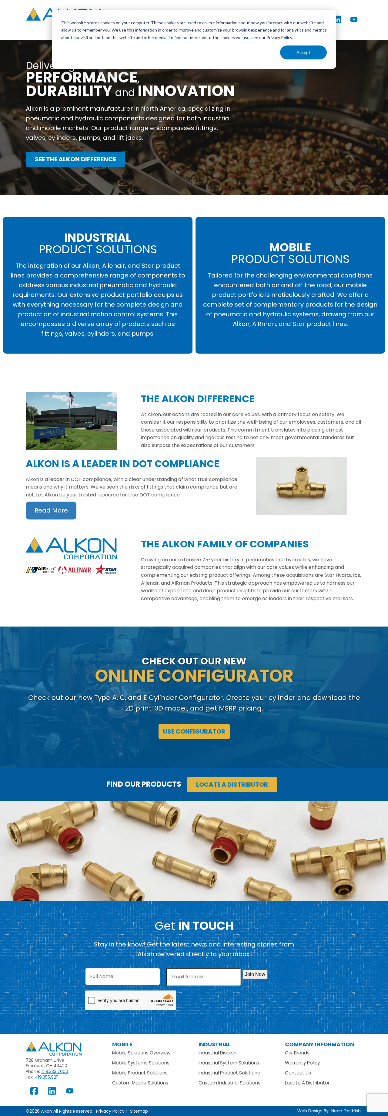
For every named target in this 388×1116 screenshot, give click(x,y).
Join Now (255, 974)
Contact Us (298, 1073)
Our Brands (297, 1053)
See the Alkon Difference (75, 159)
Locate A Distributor (307, 1083)
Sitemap (139, 1111)
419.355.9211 (47, 1077)
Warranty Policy (302, 1063)
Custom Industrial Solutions (229, 1083)
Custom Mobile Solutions (140, 1083)
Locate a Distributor (232, 784)
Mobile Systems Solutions (140, 1063)
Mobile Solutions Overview (141, 1053)
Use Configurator (194, 731)
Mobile (122, 1044)
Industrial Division (217, 1053)
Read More (51, 510)
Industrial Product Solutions (229, 1073)
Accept (303, 52)
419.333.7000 (54, 1071)
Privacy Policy (110, 1111)
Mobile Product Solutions (140, 1073)
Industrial (215, 1044)
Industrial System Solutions (229, 1063)
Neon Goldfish (346, 1111)
